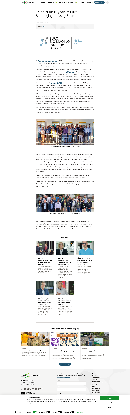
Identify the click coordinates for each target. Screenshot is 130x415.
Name (58, 380)
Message (59, 393)
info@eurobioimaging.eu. (64, 377)
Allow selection (109, 402)
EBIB (44, 26)
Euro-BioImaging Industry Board (48, 61)
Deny (109, 407)
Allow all (109, 398)
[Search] (107, 2)
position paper (69, 72)
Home (37, 8)
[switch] (48, 412)
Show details (80, 412)
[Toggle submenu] (46, 2)
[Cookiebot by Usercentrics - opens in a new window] (18, 412)
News (41, 8)
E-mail (58, 387)
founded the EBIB (56, 83)
